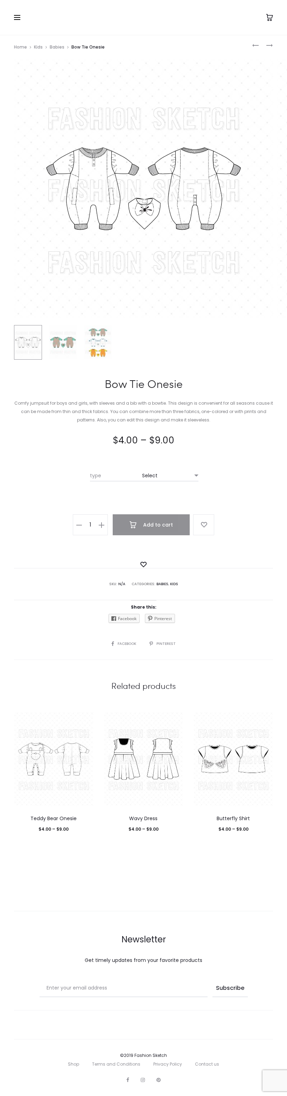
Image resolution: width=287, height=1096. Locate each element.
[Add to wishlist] (203, 524)
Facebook (127, 643)
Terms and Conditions (116, 1064)
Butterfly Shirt (233, 818)
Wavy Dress (143, 818)
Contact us (207, 1064)
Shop (73, 1064)
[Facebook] (127, 1079)
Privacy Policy (167, 1064)
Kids (38, 47)
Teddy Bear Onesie (53, 818)
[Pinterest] (158, 1079)
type (95, 475)
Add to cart (157, 524)
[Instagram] (143, 1079)
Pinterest (166, 643)
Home (20, 47)
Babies (57, 47)
